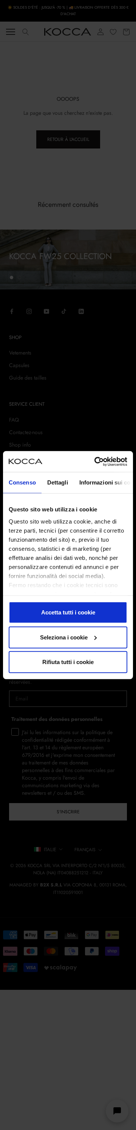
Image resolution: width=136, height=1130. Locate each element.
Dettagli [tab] (57, 482)
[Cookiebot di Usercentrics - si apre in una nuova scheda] (96, 461)
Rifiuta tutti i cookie (68, 662)
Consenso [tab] (22, 482)
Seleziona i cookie (64, 637)
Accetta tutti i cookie (68, 612)
